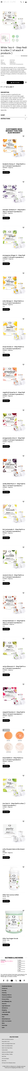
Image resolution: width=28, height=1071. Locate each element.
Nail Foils (4, 1060)
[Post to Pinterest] (4, 87)
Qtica (3, 1023)
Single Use (7, 61)
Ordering (4, 992)
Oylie (3, 1027)
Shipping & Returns (6, 994)
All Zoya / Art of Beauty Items (8, 1062)
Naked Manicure (6, 1018)
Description (5, 92)
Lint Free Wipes (5, 1058)
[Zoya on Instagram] (7, 980)
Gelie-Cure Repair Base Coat (8, 1043)
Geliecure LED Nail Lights (7, 1052)
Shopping (4, 1010)
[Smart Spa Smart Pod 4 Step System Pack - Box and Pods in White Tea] (5, 38)
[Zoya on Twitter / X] (16, 980)
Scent (3, 115)
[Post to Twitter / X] (3, 87)
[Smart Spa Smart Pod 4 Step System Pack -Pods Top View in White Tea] (15, 38)
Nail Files (4, 1056)
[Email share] (11, 87)
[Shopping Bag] (26, 2)
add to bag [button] (13, 82)
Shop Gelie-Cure (5, 1041)
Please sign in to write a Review (7, 962)
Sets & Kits (3, 110)
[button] (9, 2)
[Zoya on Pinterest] (24, 980)
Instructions (5, 118)
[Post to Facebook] (1, 87)
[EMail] (11, 87)
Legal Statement (6, 1005)
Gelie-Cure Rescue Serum (8, 1039)
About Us (4, 1003)
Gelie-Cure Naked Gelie (7, 1045)
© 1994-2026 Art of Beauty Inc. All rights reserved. (14, 1067)
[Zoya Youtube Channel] (12, 980)
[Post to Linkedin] (9, 87)
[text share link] (13, 87)
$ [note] (3, 169)
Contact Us (4, 988)
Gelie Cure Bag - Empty (7, 1054)
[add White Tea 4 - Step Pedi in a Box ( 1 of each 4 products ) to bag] (26, 82)
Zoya (3, 1016)
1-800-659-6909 (6, 1012)
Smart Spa (4, 1025)
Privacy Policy (5, 999)
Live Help (4, 990)
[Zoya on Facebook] (3, 980)
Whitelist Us (5, 1008)
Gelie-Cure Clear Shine (7, 1047)
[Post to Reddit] (7, 87)
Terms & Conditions (7, 997)
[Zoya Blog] (20, 980)
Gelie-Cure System (6, 1021)
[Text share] (13, 87)
